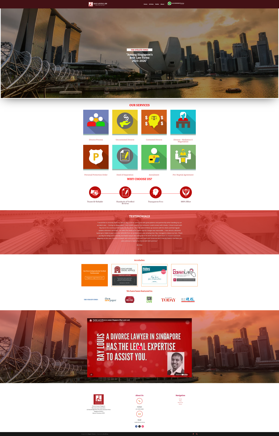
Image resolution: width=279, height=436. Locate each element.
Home (145, 4)
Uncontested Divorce (125, 140)
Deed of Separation (125, 175)
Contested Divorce (154, 140)
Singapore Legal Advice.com (94, 278)
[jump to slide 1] (138, 100)
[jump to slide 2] (139, 100)
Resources (180, 402)
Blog (180, 400)
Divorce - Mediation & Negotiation (183, 141)
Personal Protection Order (96, 175)
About (162, 4)
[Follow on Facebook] (136, 426)
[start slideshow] (137, 100)
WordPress (105, 434)
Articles (151, 4)
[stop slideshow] (142, 100)
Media (157, 4)
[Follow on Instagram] (143, 426)
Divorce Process (96, 140)
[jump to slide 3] (140, 100)
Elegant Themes (92, 434)
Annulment (154, 175)
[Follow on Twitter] (139, 426)
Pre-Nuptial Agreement (183, 175)
